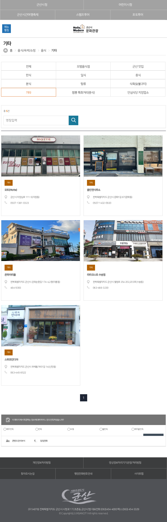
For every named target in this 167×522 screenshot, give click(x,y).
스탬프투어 (83, 14)
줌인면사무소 (93, 190)
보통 (72, 429)
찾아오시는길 (27, 473)
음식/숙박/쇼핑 (26, 50)
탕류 (83, 84)
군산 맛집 (137, 66)
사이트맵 (138, 473)
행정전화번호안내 (83, 473)
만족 (40, 429)
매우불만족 (139, 429)
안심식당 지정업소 (138, 92)
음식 (43, 50)
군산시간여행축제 (27, 14)
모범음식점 (83, 66)
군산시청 (42, 5)
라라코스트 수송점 (96, 274)
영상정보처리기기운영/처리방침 (125, 462)
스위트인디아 (11, 359)
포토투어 (137, 14)
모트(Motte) (11, 190)
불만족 (105, 429)
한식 (28, 75)
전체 (28, 66)
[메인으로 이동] (85, 29)
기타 (54, 50)
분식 (28, 84)
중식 (138, 75)
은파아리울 (10, 274)
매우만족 (9, 429)
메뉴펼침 (6, 28)
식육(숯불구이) (138, 84)
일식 (83, 75)
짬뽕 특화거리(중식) (83, 92)
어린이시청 (125, 5)
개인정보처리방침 (41, 462)
